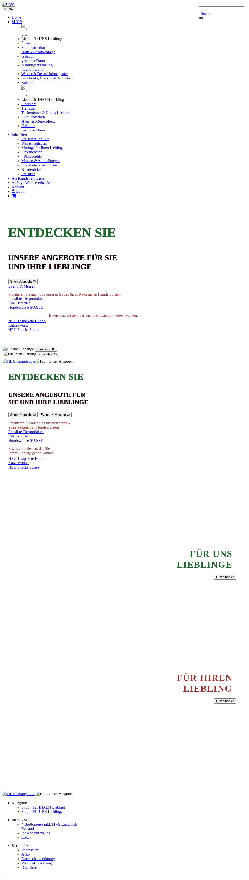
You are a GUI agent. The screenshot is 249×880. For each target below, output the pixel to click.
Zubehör (28, 82)
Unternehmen (31, 152)
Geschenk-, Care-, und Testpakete (47, 78)
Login (26, 837)
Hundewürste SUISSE (26, 307)
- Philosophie (31, 156)
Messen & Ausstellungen (40, 161)
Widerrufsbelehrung (36, 863)
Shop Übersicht (21, 281)
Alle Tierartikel (20, 303)
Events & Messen (22, 286)
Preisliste (28, 174)
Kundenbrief (31, 169)
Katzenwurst (18, 325)
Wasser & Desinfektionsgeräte (44, 74)
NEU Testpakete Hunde (27, 321)
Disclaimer (29, 867)
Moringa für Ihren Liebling (42, 148)
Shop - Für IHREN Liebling (43, 807)
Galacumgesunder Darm (33, 58)
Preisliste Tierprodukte (26, 298)
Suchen (206, 13)
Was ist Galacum (34, 143)
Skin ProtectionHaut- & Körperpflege (38, 49)
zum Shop (44, 349)
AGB (25, 854)
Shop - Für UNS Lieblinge (41, 812)
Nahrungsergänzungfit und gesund (37, 67)
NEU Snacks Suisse (24, 330)
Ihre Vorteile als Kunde (39, 165)
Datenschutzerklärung (38, 859)
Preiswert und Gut (35, 139)
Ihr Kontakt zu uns (35, 833)
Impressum (29, 850)
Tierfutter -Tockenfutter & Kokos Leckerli (45, 110)
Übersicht (28, 43)
